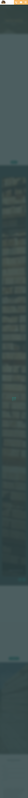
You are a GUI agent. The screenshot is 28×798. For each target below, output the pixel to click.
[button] (25, 2)
